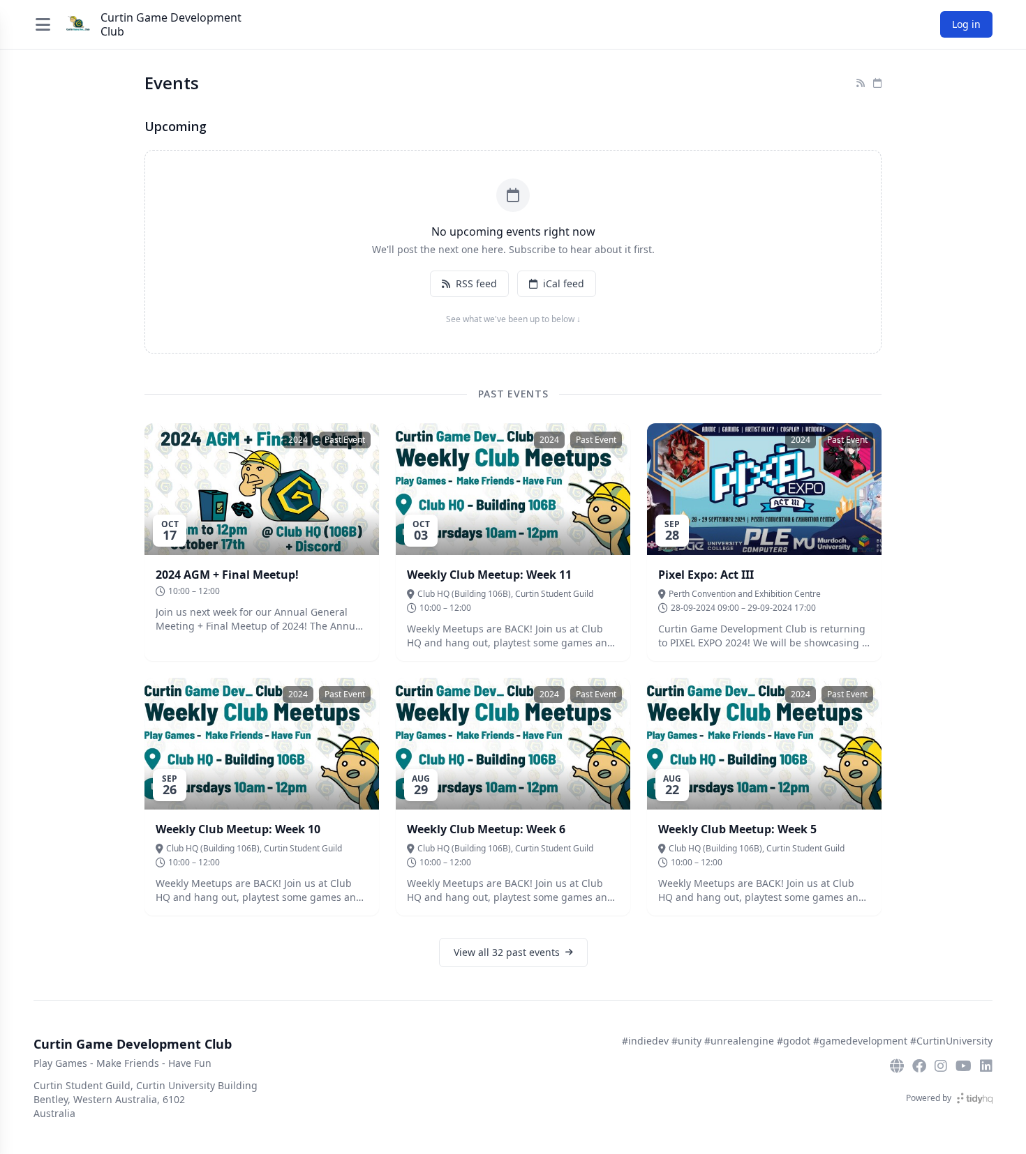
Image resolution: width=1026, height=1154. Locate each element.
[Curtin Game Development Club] (78, 24)
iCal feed (563, 283)
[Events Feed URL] (860, 83)
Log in (966, 24)
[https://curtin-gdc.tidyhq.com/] (897, 1066)
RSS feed (476, 283)
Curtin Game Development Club (171, 24)
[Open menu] (43, 24)
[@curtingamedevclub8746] (964, 1066)
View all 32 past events (507, 952)
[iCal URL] (877, 83)
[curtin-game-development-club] (986, 1066)
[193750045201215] (919, 1066)
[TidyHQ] (974, 1098)
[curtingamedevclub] (941, 1066)
